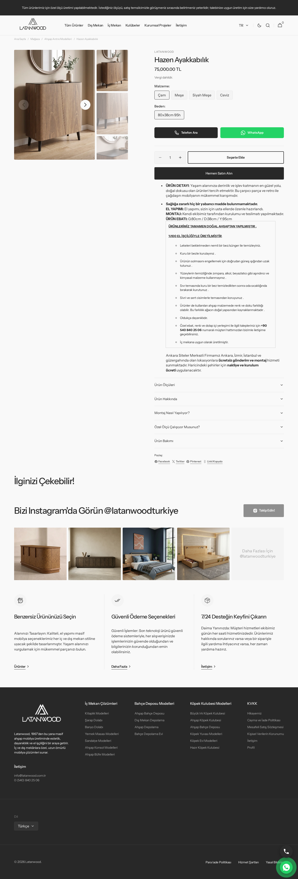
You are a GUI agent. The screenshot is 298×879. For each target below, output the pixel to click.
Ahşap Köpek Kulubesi (205, 720)
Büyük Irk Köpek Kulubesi (207, 713)
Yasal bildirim (275, 862)
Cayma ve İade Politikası (263, 720)
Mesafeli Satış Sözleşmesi (265, 727)
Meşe (181, 96)
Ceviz (226, 96)
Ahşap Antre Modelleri (58, 39)
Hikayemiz (254, 713)
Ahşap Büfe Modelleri (100, 754)
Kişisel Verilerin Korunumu (265, 734)
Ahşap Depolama (146, 727)
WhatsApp (255, 133)
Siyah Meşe (204, 96)
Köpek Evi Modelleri (203, 741)
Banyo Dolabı (94, 727)
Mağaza (35, 39)
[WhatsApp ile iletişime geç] (286, 867)
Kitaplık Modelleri (97, 713)
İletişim (252, 741)
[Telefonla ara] (286, 851)
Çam (163, 96)
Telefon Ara (189, 133)
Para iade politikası (218, 862)
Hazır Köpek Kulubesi (204, 748)
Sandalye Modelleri (98, 741)
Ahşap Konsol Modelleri (101, 748)
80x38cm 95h (171, 116)
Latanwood (33, 862)
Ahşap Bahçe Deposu (149, 713)
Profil (251, 748)
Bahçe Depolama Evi (149, 734)
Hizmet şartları (248, 862)
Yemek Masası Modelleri (102, 734)
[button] (268, 25)
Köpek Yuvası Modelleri (206, 734)
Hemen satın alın (219, 173)
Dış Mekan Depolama (149, 720)
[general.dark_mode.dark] (259, 25)
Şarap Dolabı (93, 720)
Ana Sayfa (20, 39)
